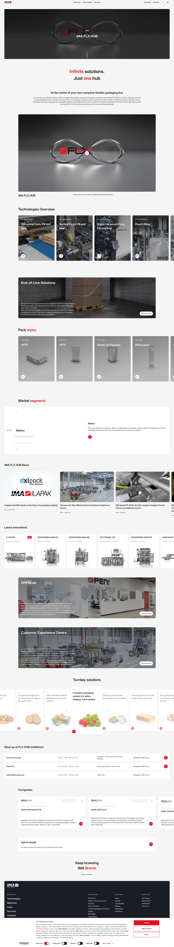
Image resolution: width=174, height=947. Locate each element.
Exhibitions (118, 911)
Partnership (146, 903)
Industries (77, 2)
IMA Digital (92, 914)
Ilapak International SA (31, 809)
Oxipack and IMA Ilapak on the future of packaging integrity (31, 505)
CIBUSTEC (10, 766)
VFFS (62, 344)
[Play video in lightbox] (87, 153)
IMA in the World (93, 906)
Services (97, 2)
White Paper (119, 909)
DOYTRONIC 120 (107, 537)
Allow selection (146, 928)
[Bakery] (91, 437)
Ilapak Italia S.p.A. (99, 809)
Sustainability (92, 917)
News (117, 898)
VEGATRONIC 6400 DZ (47, 537)
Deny (146, 934)
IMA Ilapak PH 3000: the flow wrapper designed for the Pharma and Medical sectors (140, 506)
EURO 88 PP (167, 537)
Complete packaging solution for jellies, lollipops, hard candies (84, 696)
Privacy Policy (43, 929)
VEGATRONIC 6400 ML (79, 537)
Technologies (87, 2)
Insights (117, 901)
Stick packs (142, 344)
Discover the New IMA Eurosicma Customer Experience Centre (85, 506)
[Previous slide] (66, 710)
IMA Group (91, 898)
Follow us (145, 906)
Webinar (118, 906)
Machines (12, 903)
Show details (107, 943)
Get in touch (28, 842)
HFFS (24, 344)
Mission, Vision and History (97, 901)
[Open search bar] (163, 2)
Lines (9, 907)
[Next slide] (89, 266)
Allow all (146, 922)
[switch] (64, 943)
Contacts (156, 2)
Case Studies (119, 903)
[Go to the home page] (8, 2)
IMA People (146, 898)
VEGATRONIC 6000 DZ (141, 537)
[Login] (168, 2)
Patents (90, 911)
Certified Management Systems (98, 909)
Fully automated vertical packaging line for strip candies (56, 698)
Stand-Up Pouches (108, 344)
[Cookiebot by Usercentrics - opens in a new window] (24, 943)
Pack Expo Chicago (13, 758)
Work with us (146, 901)
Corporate (147, 2)
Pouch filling (142, 224)
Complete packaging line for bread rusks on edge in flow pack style (29, 698)
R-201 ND (10, 537)
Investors (91, 903)
